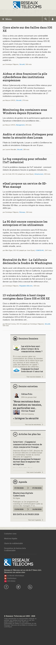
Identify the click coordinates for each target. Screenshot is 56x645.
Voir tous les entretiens (33, 424)
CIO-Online (11, 581)
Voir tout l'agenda (34, 520)
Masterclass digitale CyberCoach (23, 494)
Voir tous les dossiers (34, 377)
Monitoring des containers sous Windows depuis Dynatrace (25, 111)
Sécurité (22, 64)
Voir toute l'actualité (34, 472)
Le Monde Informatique (15, 576)
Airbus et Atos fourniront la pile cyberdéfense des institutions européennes (25, 77)
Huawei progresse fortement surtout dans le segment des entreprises (27, 462)
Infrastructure (38, 174)
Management (20, 125)
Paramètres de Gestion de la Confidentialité (15, 549)
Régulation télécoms (26, 286)
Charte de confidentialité (13, 543)
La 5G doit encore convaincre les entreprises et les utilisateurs (25, 223)
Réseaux (22, 212)
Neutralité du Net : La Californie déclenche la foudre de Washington (27, 261)
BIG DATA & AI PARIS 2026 (26, 514)
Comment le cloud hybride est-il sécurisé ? (32, 371)
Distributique (11, 578)
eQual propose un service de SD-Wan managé (25, 185)
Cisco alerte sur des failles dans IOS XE (27, 29)
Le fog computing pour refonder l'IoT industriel (25, 160)
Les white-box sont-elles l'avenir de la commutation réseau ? (31, 349)
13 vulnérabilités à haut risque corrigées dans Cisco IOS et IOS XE (26, 296)
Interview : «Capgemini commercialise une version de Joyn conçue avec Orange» (27, 444)
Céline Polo (26, 394)
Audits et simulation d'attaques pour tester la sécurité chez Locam (28, 136)
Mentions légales (10, 538)
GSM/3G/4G (40, 250)
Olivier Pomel (28, 411)
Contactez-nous (10, 533)
